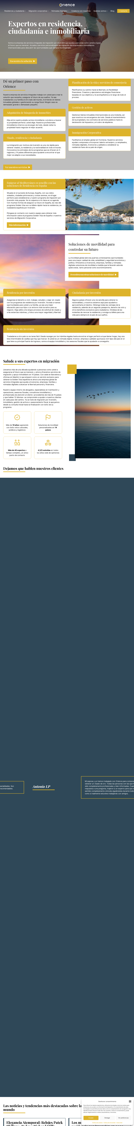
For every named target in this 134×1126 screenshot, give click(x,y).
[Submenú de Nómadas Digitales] (67, 10)
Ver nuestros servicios (16, 167)
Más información (17, 224)
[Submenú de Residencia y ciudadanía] (25, 10)
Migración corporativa (38, 11)
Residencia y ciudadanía (14, 11)
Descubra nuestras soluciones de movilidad (92, 274)
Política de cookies (97, 1122)
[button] (130, 1101)
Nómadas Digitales (59, 11)
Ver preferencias (123, 1118)
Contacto (123, 11)
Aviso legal (119, 1122)
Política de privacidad (109, 1122)
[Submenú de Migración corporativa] (48, 10)
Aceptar (90, 1118)
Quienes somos (99, 11)
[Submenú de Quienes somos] (107, 10)
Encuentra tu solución (21, 61)
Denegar (107, 1118)
